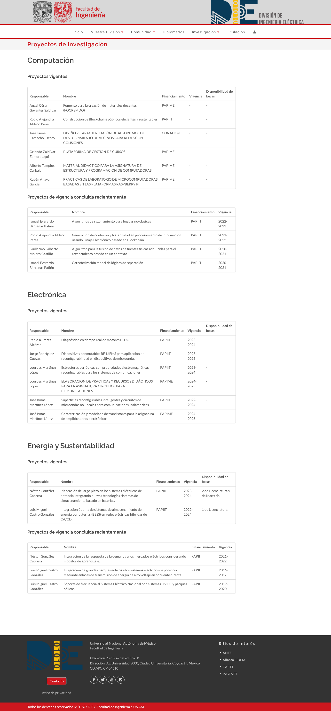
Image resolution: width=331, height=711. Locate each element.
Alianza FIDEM (234, 660)
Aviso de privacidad (56, 693)
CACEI (228, 667)
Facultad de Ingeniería (106, 648)
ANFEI (228, 653)
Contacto (57, 681)
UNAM (138, 707)
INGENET (230, 674)
